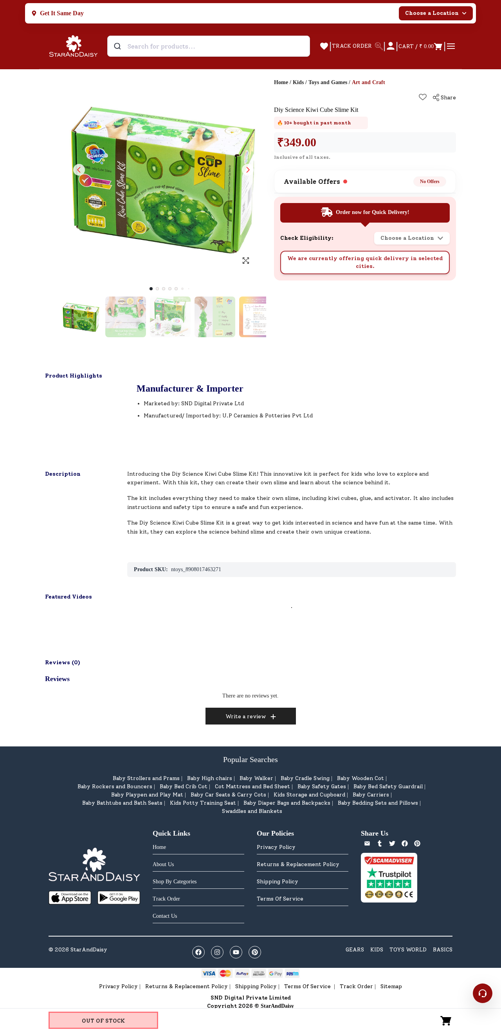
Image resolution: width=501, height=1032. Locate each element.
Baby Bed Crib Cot (183, 786)
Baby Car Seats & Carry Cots (228, 794)
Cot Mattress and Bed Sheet (252, 786)
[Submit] (118, 46)
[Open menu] (451, 46)
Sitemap (391, 986)
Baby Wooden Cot (360, 778)
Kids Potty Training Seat (203, 803)
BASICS (442, 949)
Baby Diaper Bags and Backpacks (286, 803)
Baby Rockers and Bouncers (114, 786)
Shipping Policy (277, 881)
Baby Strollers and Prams (146, 778)
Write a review (245, 716)
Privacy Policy (276, 847)
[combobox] (208, 46)
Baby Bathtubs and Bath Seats (122, 803)
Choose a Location (432, 13)
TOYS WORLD (408, 949)
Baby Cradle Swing (305, 778)
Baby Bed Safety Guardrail (388, 786)
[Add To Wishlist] (423, 97)
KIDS (376, 949)
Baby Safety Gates (321, 786)
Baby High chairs (209, 778)
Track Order (356, 986)
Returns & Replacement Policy (298, 864)
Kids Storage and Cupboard (309, 794)
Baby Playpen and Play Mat (147, 794)
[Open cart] (446, 1020)
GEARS (355, 949)
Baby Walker (256, 778)
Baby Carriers (371, 794)
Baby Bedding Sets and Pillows (378, 803)
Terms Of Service (280, 898)
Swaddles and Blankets (252, 811)
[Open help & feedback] (482, 993)
